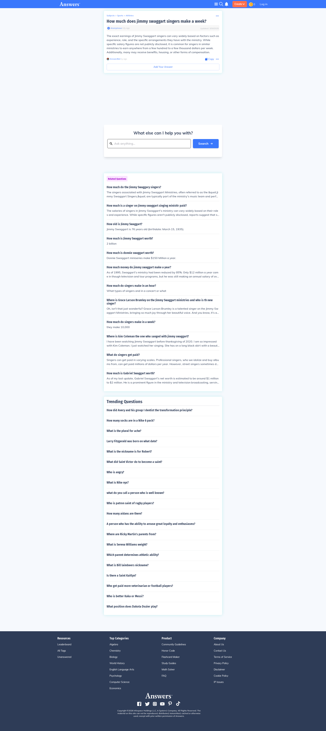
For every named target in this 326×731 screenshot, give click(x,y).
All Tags (61, 650)
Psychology (116, 675)
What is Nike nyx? (118, 482)
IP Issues (219, 682)
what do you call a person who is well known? (135, 493)
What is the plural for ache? (124, 431)
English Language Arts (122, 669)
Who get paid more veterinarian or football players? (140, 586)
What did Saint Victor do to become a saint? (134, 462)
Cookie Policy (221, 675)
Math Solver (168, 669)
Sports (120, 15)
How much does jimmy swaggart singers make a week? (156, 21)
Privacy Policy (221, 663)
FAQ (164, 675)
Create (238, 4)
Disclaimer (219, 669)
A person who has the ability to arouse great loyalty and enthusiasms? (151, 524)
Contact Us (220, 650)
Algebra (114, 644)
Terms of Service (223, 657)
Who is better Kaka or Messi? (125, 596)
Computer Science (120, 682)
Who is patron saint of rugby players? (130, 503)
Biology (113, 657)
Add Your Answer (163, 66)
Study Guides (169, 663)
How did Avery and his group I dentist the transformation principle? (149, 410)
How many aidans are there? (124, 513)
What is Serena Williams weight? (127, 544)
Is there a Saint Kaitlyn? (121, 575)
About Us (219, 644)
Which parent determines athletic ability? (133, 555)
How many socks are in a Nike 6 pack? (131, 420)
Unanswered (64, 657)
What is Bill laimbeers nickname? (128, 565)
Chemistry (115, 650)
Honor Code (168, 650)
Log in (263, 4)
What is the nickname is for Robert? (129, 451)
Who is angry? (115, 472)
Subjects (111, 15)
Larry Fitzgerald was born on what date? (132, 441)
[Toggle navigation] (216, 4)
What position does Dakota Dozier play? (132, 606)
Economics (115, 688)
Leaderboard (64, 644)
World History (117, 663)
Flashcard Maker (171, 657)
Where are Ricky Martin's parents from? (131, 534)
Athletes (130, 15)
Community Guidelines (174, 644)
